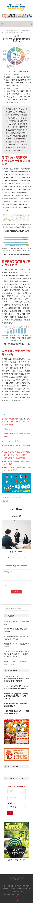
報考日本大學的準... (16, 552)
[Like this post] (12, 509)
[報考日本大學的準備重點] (16, 534)
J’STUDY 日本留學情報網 (16, 891)
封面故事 (17, 30)
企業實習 (6, 497)
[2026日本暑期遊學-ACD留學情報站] (16, 475)
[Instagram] (14, 878)
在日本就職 (17, 497)
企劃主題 (10, 30)
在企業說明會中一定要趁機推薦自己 (17, 452)
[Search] (31, 24)
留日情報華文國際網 (9, 419)
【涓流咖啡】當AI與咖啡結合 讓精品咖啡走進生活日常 (16, 712)
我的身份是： (12, 803)
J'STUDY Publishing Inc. (23, 895)
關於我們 (5, 889)
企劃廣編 (12, 889)
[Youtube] (18, 878)
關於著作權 (17, 886)
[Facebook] (10, 878)
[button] (3, 538)
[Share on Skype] (19, 509)
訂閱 (10, 812)
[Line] (22, 878)
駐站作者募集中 (8, 886)
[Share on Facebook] (14, 509)
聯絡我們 (19, 889)
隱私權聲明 (26, 886)
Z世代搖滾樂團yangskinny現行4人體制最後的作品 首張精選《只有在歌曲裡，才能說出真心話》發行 (16, 654)
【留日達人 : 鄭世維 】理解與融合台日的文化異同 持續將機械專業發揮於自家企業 (16, 678)
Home (4, 30)
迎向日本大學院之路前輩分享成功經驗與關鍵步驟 (16, 704)
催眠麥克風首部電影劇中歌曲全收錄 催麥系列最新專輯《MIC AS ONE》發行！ (16, 696)
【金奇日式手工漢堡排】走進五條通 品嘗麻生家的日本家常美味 (16, 687)
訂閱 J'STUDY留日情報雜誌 (16, 860)
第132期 (10, 421)
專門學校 (6, 501)
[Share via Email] (21, 509)
